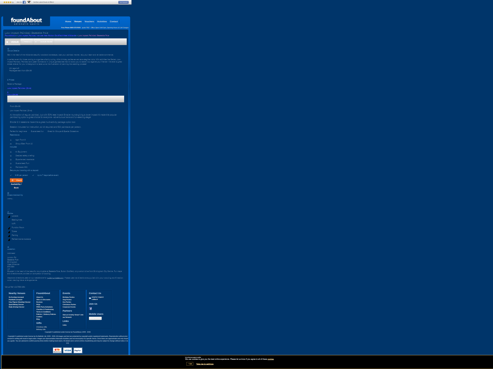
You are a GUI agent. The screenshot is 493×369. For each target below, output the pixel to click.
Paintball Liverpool (15, 300)
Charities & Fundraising (45, 309)
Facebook (91, 309)
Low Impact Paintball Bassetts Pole (93, 35)
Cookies (39, 317)
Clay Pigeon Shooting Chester (20, 302)
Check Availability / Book (16, 180)
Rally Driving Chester (16, 307)
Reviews (39, 302)
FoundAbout (10, 35)
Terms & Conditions (43, 312)
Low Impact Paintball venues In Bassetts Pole (26, 20)
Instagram (29, 2)
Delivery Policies (50, 314)
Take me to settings (205, 364)
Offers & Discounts (43, 300)
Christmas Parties (69, 304)
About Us (39, 297)
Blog (38, 319)
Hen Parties (67, 302)
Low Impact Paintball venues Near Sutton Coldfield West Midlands (47, 35)
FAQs (38, 304)
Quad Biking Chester (16, 304)
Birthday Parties (69, 297)
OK (190, 364)
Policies (39, 314)
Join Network (123, 2)
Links (65, 325)
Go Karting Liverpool (16, 297)
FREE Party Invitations (44, 307)
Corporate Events (69, 307)
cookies (271, 359)
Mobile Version (95, 318)
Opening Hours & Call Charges (118, 28)
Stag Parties (67, 300)
